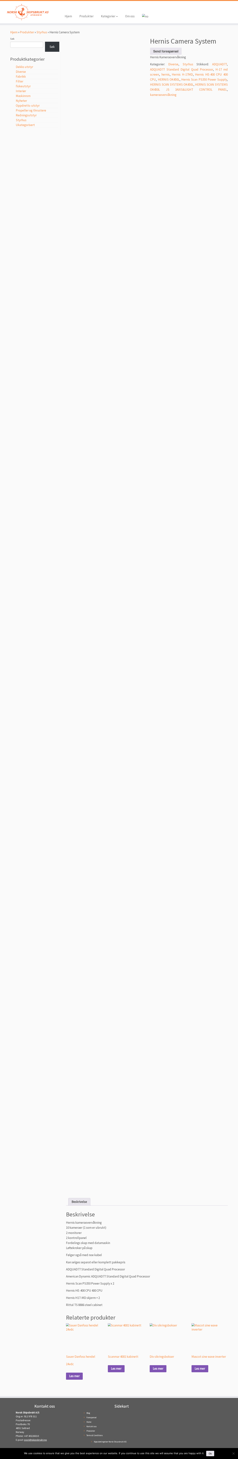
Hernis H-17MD (182, 74)
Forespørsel (91, 1417)
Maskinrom (23, 96)
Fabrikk (21, 76)
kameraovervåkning (163, 95)
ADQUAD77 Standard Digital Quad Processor (181, 69)
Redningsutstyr (26, 115)
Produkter (86, 16)
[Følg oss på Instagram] (73, 7)
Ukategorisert (25, 125)
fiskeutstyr (23, 86)
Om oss (130, 16)
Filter (19, 81)
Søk (12, 38)
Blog (88, 1413)
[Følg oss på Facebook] (67, 7)
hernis (165, 74)
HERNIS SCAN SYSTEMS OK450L (171, 84)
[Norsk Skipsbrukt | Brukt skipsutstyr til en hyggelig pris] (27, 12)
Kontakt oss (91, 1426)
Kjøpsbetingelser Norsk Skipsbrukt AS (110, 1441)
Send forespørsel (165, 51)
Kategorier (108, 16)
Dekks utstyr (24, 67)
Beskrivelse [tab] (79, 1202)
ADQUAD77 (219, 64)
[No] (233, 1453)
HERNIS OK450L (168, 79)
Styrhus (41, 32)
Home (88, 1422)
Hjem (68, 16)
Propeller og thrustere (31, 110)
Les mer (74, 1376)
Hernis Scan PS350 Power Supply (204, 79)
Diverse (21, 72)
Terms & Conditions (94, 1435)
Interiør (21, 91)
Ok (210, 1453)
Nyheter (21, 101)
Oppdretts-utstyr (28, 106)
